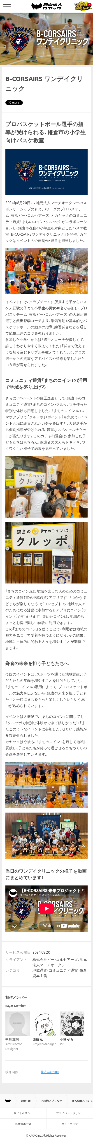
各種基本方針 (23, 1123)
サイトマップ (70, 1123)
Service (26, 1100)
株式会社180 (50, 1072)
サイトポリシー (23, 1113)
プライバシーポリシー (69, 1113)
